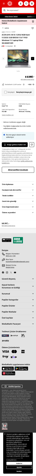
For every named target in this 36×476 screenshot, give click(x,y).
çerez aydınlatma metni (13, 458)
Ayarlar (19, 467)
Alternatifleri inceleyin (18, 170)
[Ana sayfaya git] (10, 3)
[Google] (21, 369)
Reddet (19, 471)
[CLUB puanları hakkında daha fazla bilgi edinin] (23, 84)
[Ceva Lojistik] (5, 335)
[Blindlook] (7, 240)
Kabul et (19, 463)
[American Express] (23, 351)
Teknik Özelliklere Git (8, 115)
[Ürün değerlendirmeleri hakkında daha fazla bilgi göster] (14, 46)
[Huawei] (8, 373)
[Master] (14, 351)
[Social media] (4, 272)
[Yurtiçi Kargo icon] (23, 335)
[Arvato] (5, 340)
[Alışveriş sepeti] (31, 3)
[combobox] (20, 10)
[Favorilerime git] (26, 3)
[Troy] (5, 356)
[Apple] (8, 369)
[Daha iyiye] (18, 240)
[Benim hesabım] (20, 3)
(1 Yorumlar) (9, 46)
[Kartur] (14, 335)
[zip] (14, 357)
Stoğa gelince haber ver (16, 145)
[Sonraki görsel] (32, 58)
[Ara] (4, 10)
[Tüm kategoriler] (4, 3)
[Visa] (5, 351)
